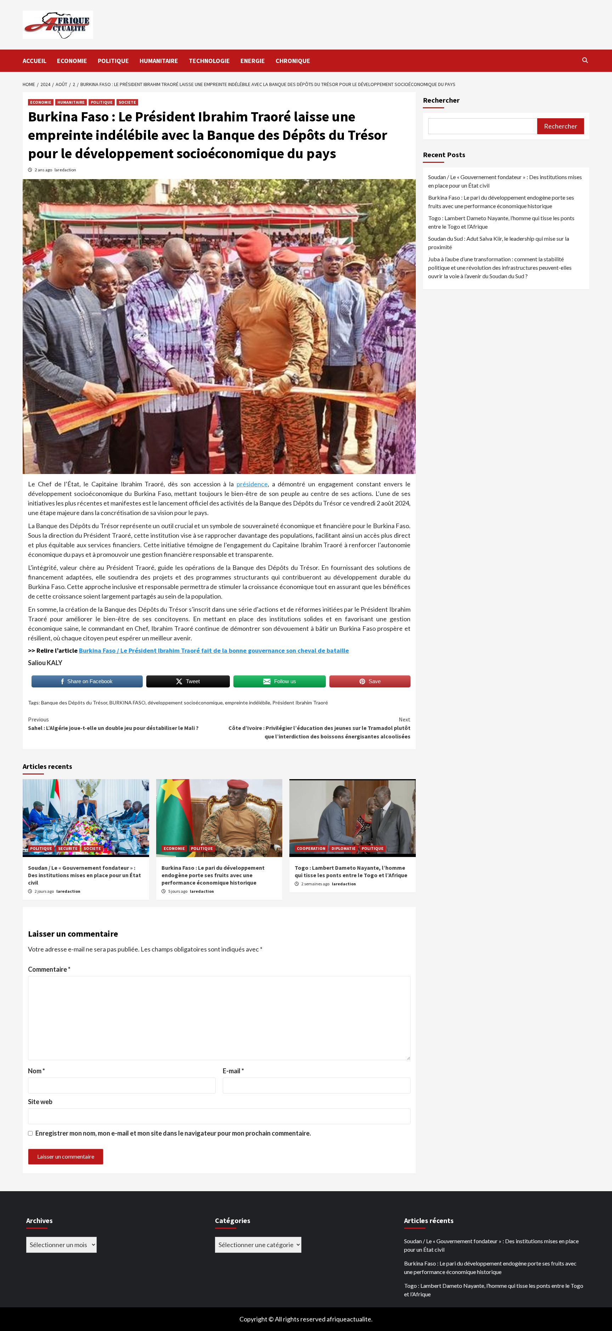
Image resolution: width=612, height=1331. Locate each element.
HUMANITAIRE (159, 61)
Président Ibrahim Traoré (300, 702)
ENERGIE (252, 61)
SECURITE (68, 848)
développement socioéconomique (185, 702)
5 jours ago (178, 891)
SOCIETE (127, 102)
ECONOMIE (72, 61)
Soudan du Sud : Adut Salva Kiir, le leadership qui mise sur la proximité (498, 242)
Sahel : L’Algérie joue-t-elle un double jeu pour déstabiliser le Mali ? (113, 723)
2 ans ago (44, 169)
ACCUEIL (34, 61)
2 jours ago (45, 891)
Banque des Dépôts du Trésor (74, 702)
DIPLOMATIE (344, 848)
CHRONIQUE (293, 61)
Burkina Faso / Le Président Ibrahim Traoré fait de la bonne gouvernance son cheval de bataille (214, 650)
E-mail (233, 1071)
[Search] (584, 60)
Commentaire (49, 969)
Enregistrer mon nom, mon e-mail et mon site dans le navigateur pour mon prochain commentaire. (173, 1133)
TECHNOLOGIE (209, 61)
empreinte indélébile (247, 702)
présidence (252, 484)
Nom (36, 1071)
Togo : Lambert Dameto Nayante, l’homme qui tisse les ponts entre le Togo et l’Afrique (351, 871)
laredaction (65, 169)
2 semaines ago (315, 883)
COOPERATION (311, 848)
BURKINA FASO (127, 702)
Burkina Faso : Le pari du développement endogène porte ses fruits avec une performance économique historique (213, 875)
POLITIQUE (113, 61)
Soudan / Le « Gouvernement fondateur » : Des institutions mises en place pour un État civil (84, 875)
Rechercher (441, 100)
